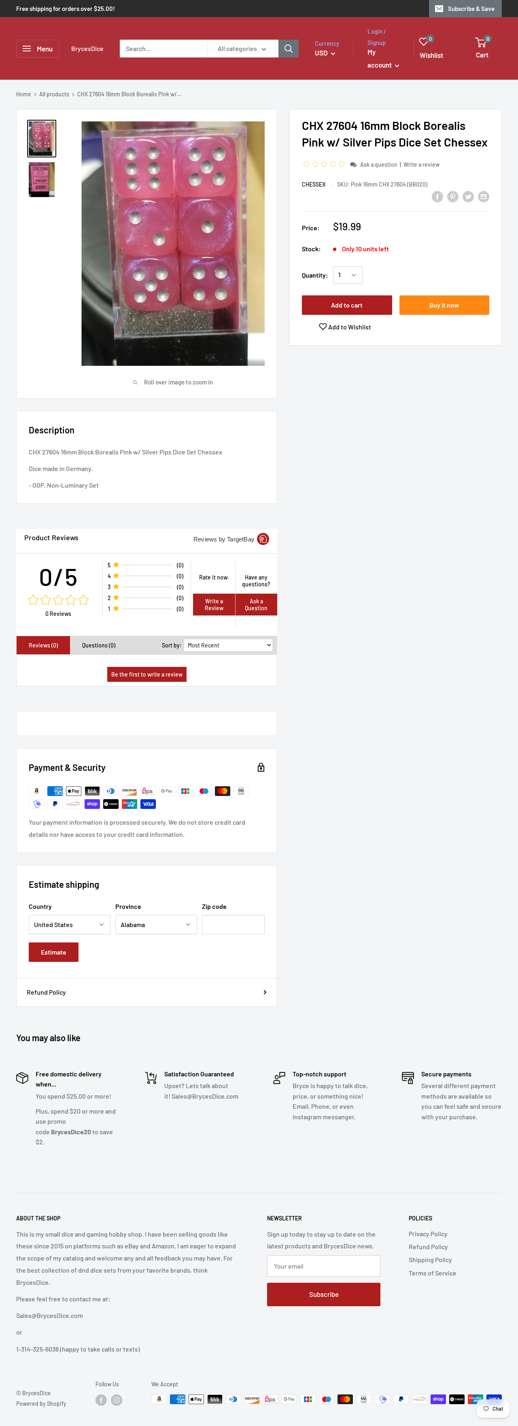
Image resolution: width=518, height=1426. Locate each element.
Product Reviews (51, 537)
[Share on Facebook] (437, 196)
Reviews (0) (43, 645)
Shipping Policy (430, 1259)
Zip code (214, 906)
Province (128, 906)
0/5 (58, 576)
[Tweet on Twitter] (468, 196)
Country (40, 906)
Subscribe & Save (471, 8)
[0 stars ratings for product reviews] (58, 600)
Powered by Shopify (41, 1403)
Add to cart (347, 305)
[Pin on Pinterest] (453, 196)
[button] (325, 164)
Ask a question (378, 164)
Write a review (421, 164)
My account (380, 58)
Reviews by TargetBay (224, 539)
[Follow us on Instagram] (116, 1400)
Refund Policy (46, 992)
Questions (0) (98, 645)
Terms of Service (432, 1273)
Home (23, 94)
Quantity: (315, 275)
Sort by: (172, 645)
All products (54, 94)
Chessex (313, 184)
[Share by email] (483, 196)
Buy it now (444, 305)
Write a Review (214, 604)
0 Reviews (58, 613)
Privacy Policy (428, 1233)
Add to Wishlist (349, 327)
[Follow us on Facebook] (101, 1400)
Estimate (53, 952)
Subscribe (324, 1294)
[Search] (288, 48)
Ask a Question (256, 604)
